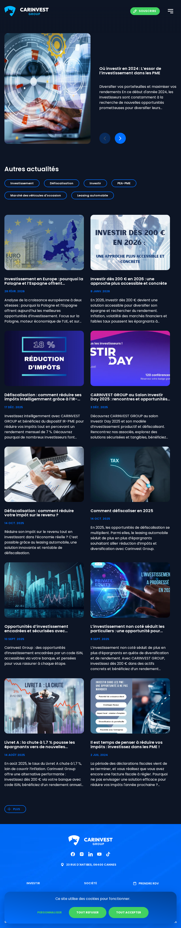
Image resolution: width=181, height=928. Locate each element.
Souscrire (147, 11)
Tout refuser (87, 912)
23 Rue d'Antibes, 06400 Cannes (91, 865)
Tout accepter (128, 912)
